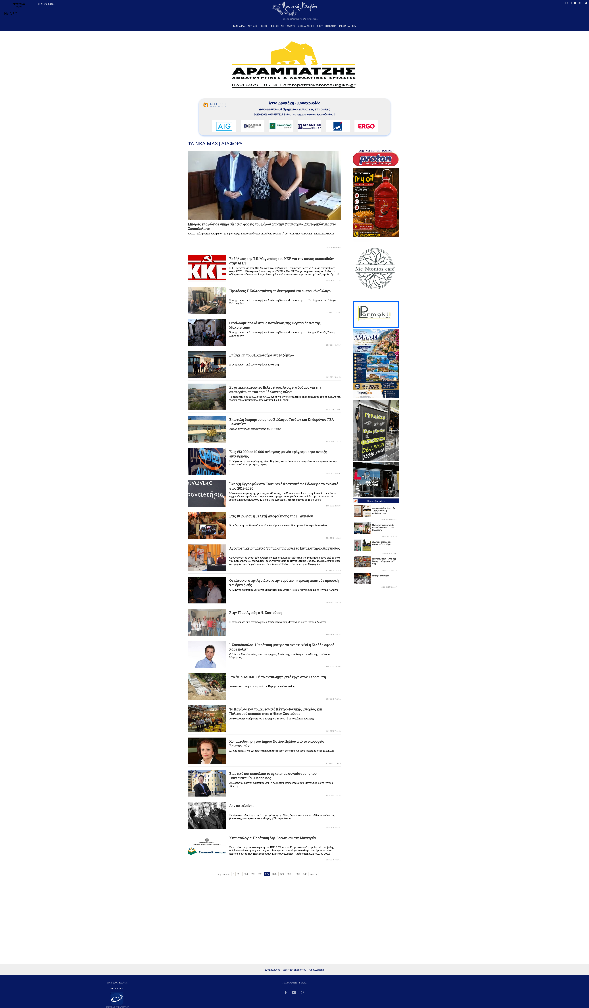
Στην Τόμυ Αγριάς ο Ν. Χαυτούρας (255, 612)
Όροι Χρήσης (316, 969)
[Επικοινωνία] (566, 3)
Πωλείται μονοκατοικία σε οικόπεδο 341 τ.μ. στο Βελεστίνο (383, 527)
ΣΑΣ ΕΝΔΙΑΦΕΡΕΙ (306, 26)
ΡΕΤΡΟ (263, 26)
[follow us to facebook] (571, 3)
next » (313, 874)
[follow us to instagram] (579, 3)
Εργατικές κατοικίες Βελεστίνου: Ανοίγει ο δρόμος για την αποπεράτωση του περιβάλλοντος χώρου (275, 389)
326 (260, 874)
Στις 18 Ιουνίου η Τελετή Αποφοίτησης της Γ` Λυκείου (271, 516)
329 (282, 874)
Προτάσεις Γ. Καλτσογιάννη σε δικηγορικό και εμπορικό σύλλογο (280, 291)
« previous (224, 874)
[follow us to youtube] (575, 3)
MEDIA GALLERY (347, 26)
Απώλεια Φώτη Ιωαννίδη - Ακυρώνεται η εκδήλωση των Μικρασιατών (383, 512)
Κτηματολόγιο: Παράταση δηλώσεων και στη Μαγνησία (272, 838)
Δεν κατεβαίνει (241, 805)
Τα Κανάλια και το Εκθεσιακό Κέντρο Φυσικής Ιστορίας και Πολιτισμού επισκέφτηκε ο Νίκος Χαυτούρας (275, 711)
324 (246, 874)
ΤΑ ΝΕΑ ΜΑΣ (239, 26)
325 (253, 874)
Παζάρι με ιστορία (380, 575)
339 (298, 874)
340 (305, 874)
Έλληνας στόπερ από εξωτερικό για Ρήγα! (381, 543)
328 (274, 874)
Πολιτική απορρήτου (294, 969)
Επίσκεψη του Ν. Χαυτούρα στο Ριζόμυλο (261, 355)
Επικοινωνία (272, 969)
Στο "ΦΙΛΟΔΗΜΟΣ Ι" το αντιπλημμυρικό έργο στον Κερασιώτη (277, 677)
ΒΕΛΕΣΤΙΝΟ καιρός (19, 11)
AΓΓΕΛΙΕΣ (253, 26)
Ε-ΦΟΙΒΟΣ (274, 26)
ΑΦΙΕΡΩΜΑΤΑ (288, 26)
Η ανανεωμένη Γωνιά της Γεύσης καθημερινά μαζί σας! (384, 561)
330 (289, 874)
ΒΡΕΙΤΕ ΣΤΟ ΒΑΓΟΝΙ (326, 26)
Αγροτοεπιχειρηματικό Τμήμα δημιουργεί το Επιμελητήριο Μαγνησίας (284, 548)
